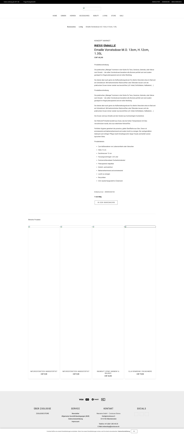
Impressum (75, 421)
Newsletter (75, 413)
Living (81, 27)
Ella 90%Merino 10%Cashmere (140, 371)
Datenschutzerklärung (75, 419)
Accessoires (71, 27)
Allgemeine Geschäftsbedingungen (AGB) (75, 416)
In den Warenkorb (106, 202)
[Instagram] (141, 414)
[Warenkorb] (131, 15)
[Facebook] (136, 414)
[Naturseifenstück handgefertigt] (43, 227)
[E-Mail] (147, 414)
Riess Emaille (105, 45)
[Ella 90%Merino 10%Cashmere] (140, 227)
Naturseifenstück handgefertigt (43, 371)
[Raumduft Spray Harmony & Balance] (108, 227)
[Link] (92, 8)
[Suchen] (127, 16)
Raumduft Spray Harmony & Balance (108, 372)
